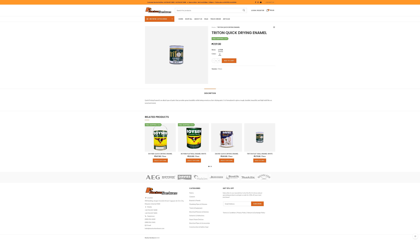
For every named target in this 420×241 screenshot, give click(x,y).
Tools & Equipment (195, 208)
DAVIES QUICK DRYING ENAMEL (226, 154)
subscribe (257, 204)
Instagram (258, 2)
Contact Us (270, 2)
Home (213, 27)
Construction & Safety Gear (198, 227)
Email (260, 2)
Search (244, 10)
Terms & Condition (229, 213)
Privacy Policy (241, 213)
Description (210, 93)
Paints (191, 193)
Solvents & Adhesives (196, 215)
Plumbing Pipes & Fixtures (198, 204)
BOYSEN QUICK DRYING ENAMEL (160, 154)
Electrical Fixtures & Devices (199, 212)
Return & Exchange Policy (256, 213)
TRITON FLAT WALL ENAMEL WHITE (259, 154)
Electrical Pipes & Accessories (199, 223)
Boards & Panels (194, 200)
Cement (192, 197)
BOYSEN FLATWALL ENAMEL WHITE (193, 154)
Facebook (256, 2)
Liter (220, 50)
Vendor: (214, 69)
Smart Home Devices (196, 219)
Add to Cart (229, 61)
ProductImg (160, 152)
